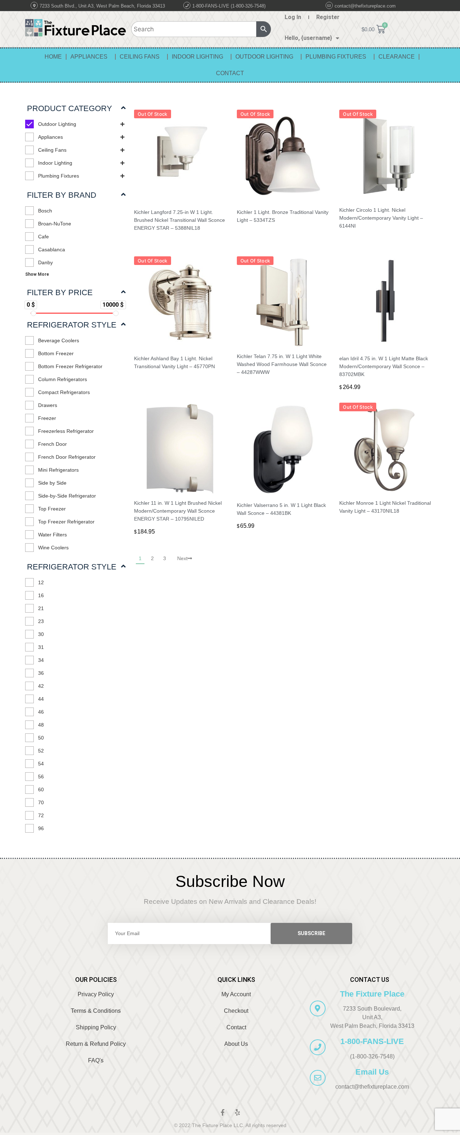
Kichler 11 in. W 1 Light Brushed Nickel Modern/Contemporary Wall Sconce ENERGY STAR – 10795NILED (178, 511)
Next (182, 558)
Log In (293, 17)
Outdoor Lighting (264, 57)
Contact (230, 73)
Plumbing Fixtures (335, 57)
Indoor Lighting (197, 57)
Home (53, 57)
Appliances (88, 57)
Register (328, 17)
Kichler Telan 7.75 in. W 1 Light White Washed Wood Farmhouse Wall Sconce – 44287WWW (282, 364)
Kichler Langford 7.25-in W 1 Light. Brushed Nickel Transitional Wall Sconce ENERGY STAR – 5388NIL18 (179, 220)
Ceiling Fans (140, 57)
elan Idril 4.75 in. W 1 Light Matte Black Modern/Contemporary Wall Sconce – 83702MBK (383, 366)
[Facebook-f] (222, 1112)
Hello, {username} (308, 38)
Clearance (396, 57)
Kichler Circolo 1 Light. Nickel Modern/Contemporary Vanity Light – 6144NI (381, 218)
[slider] (33, 313)
